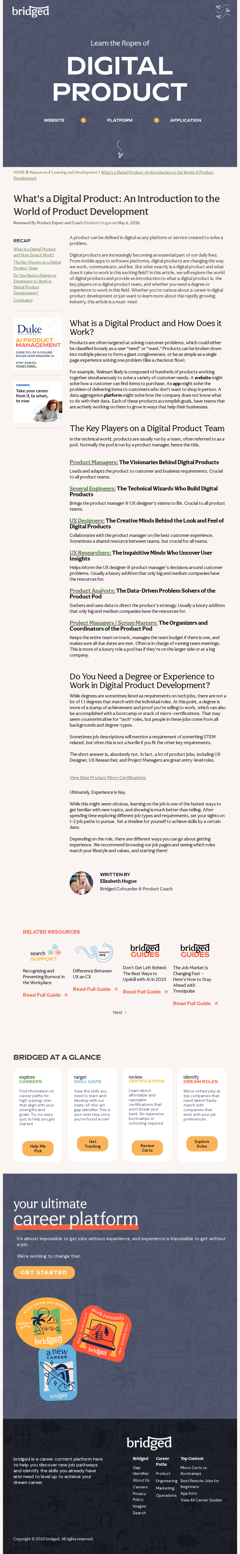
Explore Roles (202, 1144)
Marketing (165, 1488)
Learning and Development (75, 172)
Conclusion (22, 300)
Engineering (167, 1480)
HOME (19, 172)
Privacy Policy (139, 1496)
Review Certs (147, 1148)
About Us (141, 1480)
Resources (38, 172)
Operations (166, 1495)
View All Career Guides (201, 1500)
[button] (222, 12)
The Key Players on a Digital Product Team (37, 265)
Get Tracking (93, 1144)
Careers (140, 1487)
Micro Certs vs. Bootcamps (194, 1470)
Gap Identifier (141, 1470)
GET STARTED (44, 1272)
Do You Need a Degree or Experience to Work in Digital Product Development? (34, 284)
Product (163, 1473)
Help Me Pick (38, 1148)
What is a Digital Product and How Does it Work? (34, 252)
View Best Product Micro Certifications (108, 778)
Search (139, 1513)
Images (139, 1506)
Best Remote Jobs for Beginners (200, 1483)
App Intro (189, 1493)
